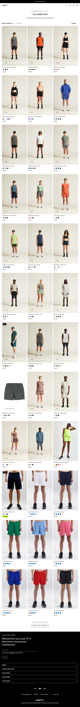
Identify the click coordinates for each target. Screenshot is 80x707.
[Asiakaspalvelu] (70, 5)
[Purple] (7, 119)
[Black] (3, 69)
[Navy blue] (5, 69)
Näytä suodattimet (7, 23)
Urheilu (36, 11)
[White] (29, 514)
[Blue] (54, 119)
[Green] (31, 69)
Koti (32, 11)
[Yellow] (54, 465)
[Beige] (5, 119)
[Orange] (60, 465)
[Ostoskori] (73, 5)
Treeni (40, 11)
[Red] (29, 613)
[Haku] (67, 5)
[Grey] (7, 69)
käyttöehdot (12, 652)
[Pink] (56, 69)
